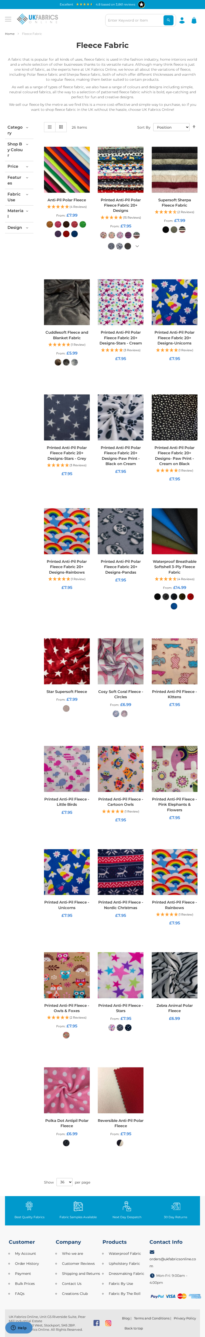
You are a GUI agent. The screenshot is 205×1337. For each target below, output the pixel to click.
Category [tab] (15, 130)
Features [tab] (14, 180)
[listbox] (67, 230)
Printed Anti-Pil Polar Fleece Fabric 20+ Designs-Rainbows (67, 567)
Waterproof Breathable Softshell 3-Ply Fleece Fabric (174, 567)
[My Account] (182, 20)
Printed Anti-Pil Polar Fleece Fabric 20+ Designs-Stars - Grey (67, 453)
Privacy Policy (185, 1318)
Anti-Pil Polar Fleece (67, 200)
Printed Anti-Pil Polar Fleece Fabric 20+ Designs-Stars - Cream (121, 337)
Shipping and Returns (81, 1273)
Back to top (133, 1328)
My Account (25, 1253)
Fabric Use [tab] (14, 197)
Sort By (143, 127)
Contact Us (72, 1283)
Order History (27, 1263)
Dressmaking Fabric (126, 1273)
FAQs (19, 1293)
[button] (67, 207)
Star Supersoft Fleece (66, 691)
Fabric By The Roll (124, 1293)
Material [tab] (16, 213)
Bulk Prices (25, 1283)
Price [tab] (13, 166)
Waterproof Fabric (125, 1253)
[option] (49, 224)
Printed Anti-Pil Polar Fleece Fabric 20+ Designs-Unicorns (174, 337)
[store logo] (37, 19)
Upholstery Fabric (124, 1263)
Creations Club (75, 1293)
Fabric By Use (121, 1283)
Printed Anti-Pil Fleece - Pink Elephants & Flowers (174, 804)
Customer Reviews (78, 1263)
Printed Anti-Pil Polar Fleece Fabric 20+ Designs (121, 205)
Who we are (72, 1253)
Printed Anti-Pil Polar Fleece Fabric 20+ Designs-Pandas (121, 567)
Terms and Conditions (152, 1318)
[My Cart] (194, 20)
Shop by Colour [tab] (15, 150)
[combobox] (140, 20)
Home (10, 34)
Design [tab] (15, 227)
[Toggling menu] (8, 19)
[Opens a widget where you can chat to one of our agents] (18, 1328)
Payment (23, 1273)
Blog (126, 1318)
